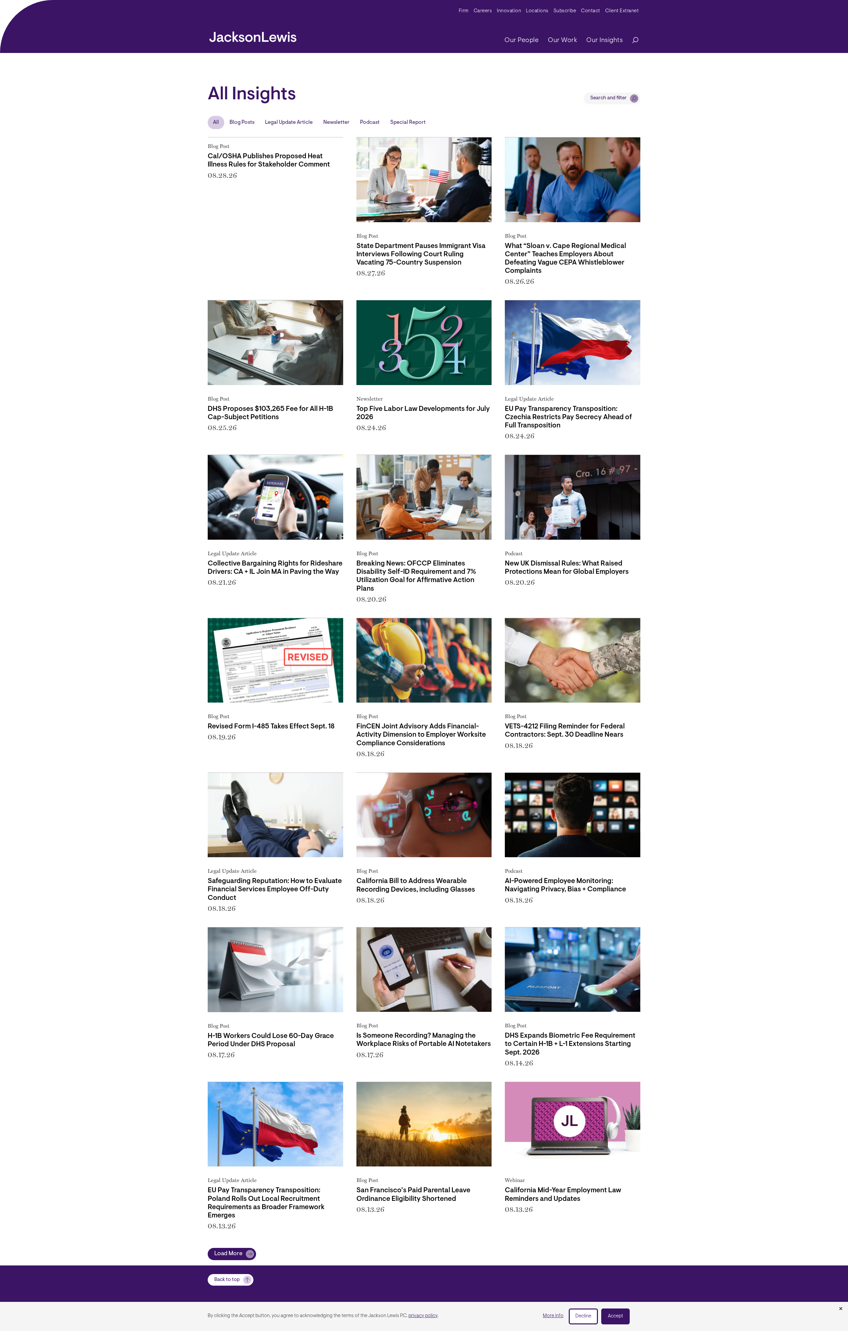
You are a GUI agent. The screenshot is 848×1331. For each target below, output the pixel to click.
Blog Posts (242, 122)
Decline (583, 1316)
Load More (228, 1254)
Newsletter (336, 122)
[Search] (632, 40)
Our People (521, 40)
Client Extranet (622, 11)
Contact (590, 11)
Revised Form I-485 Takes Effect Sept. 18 (271, 726)
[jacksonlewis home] (252, 35)
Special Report (408, 122)
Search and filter (608, 98)
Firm (464, 11)
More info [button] (553, 1315)
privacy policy (423, 1315)
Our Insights (604, 40)
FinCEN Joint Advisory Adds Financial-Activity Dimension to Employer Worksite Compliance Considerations (421, 735)
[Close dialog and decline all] (840, 1309)
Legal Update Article (289, 122)
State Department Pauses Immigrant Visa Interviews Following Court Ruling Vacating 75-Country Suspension (421, 254)
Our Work (562, 40)
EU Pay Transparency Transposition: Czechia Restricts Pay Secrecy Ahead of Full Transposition (568, 417)
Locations (537, 11)
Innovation (509, 11)
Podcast (370, 122)
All (216, 122)
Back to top (227, 1279)
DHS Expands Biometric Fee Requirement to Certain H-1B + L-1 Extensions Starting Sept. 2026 (570, 1044)
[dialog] (424, 1316)
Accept (615, 1316)
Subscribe (565, 11)
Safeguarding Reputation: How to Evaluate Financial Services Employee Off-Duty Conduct (275, 889)
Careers (483, 11)
